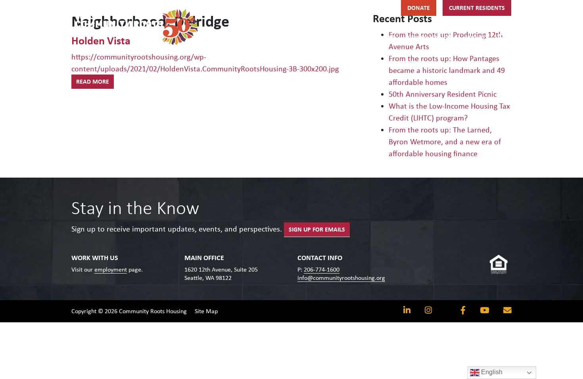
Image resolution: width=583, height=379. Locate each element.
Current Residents (477, 7)
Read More (92, 81)
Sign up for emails (317, 229)
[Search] (501, 36)
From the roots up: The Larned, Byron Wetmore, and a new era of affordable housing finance (445, 141)
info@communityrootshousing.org (341, 277)
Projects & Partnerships (353, 37)
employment (110, 269)
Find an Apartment (266, 37)
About (474, 37)
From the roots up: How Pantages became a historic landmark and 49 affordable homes (447, 70)
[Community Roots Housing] (136, 27)
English (490, 372)
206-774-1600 (321, 269)
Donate (418, 7)
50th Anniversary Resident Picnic (443, 94)
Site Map (206, 311)
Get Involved (429, 37)
